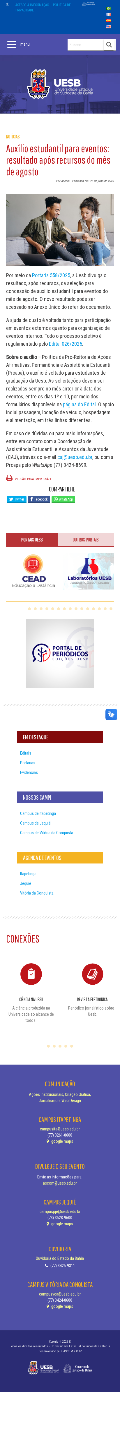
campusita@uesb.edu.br (60, 1129)
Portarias (27, 762)
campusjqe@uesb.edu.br (60, 1211)
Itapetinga (28, 873)
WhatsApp (65, 499)
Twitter (18, 499)
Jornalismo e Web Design (60, 1100)
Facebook (40, 499)
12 (93, 608)
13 (99, 608)
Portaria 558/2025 (51, 275)
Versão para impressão (32, 479)
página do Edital (79, 404)
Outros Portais (86, 540)
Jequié (25, 883)
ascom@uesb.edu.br (60, 1183)
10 (81, 608)
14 (105, 608)
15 (111, 608)
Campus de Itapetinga (38, 813)
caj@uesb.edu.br (74, 457)
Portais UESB (32, 540)
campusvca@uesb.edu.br (60, 1294)
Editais (25, 753)
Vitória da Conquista (37, 893)
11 (87, 608)
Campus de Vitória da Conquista (46, 832)
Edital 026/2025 (65, 344)
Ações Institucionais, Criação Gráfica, (60, 1094)
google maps (61, 1141)
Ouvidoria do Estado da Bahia (60, 1258)
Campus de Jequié (35, 823)
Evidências (29, 772)
